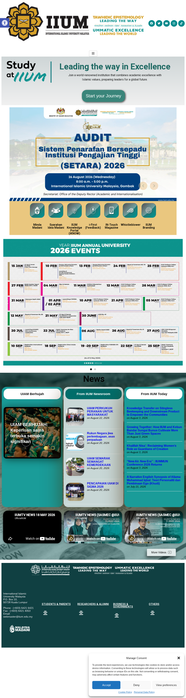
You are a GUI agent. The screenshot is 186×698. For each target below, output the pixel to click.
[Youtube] (166, 23)
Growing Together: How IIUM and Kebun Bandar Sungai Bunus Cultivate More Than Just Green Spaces (154, 430)
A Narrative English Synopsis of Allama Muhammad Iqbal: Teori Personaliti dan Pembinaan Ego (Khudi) (154, 480)
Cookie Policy (125, 692)
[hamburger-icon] (93, 54)
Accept (106, 685)
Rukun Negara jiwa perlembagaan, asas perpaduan (101, 436)
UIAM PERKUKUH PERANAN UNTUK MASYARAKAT (100, 411)
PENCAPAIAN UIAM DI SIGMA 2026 (102, 485)
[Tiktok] (181, 23)
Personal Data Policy (144, 692)
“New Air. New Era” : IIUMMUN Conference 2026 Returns (147, 463)
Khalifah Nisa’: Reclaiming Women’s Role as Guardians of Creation (151, 447)
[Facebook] (151, 23)
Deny (136, 685)
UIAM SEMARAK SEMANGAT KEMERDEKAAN (99, 461)
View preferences (166, 685)
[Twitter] (159, 23)
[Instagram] (174, 23)
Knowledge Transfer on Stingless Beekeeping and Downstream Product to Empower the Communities (153, 411)
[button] (179, 658)
